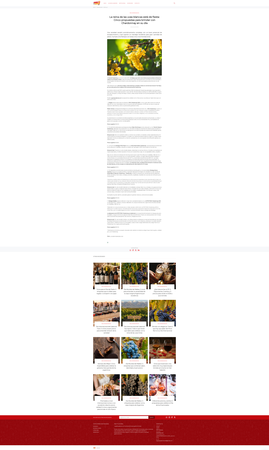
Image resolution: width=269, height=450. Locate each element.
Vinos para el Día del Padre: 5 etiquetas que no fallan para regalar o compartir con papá (106, 291)
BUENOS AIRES (97, 428)
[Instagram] (169, 417)
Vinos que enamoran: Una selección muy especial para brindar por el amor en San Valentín (162, 367)
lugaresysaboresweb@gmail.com (164, 440)
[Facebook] (172, 417)
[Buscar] (175, 3)
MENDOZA (96, 432)
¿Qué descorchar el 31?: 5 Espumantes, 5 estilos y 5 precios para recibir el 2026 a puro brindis (162, 293)
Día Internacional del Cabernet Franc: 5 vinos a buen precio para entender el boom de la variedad (106, 330)
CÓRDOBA (96, 430)
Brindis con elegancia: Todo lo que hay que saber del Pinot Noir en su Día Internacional (162, 329)
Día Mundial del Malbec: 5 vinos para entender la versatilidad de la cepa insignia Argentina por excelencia (134, 293)
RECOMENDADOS (134, 13)
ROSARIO (95, 426)
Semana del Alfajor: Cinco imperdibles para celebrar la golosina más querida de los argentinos (106, 367)
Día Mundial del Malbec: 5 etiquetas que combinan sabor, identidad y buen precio (134, 366)
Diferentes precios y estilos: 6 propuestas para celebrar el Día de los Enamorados (162, 403)
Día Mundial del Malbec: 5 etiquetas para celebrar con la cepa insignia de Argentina (134, 403)
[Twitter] (175, 417)
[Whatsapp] (167, 417)
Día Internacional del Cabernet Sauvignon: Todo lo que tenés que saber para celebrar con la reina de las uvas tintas (134, 330)
